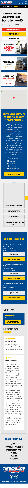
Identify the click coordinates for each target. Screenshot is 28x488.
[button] (14, 98)
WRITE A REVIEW (14, 322)
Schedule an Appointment (14, 29)
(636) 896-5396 (14, 38)
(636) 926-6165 (14, 273)
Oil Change (12, 163)
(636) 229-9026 (14, 254)
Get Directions (14, 34)
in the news (14, 453)
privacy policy (14, 472)
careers (14, 456)
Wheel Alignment (14, 158)
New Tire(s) (12, 161)
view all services (14, 174)
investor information (14, 450)
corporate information (14, 447)
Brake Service (13, 166)
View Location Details (14, 259)
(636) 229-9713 (14, 293)
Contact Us (14, 459)
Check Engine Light (14, 168)
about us (14, 444)
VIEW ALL (7, 332)
